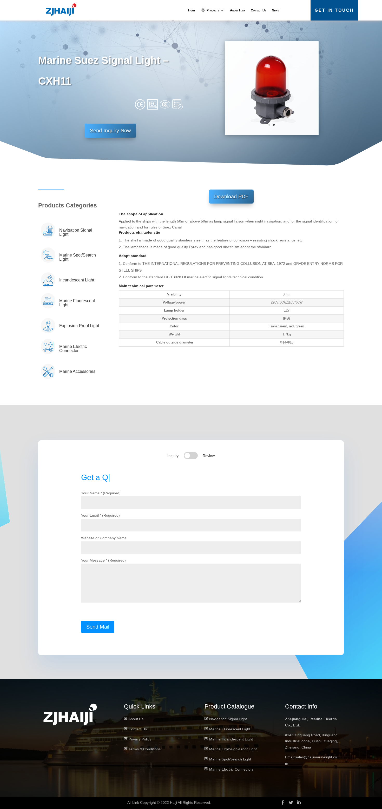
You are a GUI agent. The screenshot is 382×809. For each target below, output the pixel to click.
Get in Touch (334, 10)
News (275, 10)
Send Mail (97, 627)
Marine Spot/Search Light (230, 759)
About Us (135, 719)
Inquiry (173, 456)
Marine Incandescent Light (231, 739)
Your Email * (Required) (100, 515)
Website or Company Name (104, 538)
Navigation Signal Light (228, 719)
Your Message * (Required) (103, 560)
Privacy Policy (140, 739)
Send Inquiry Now (110, 130)
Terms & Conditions (145, 749)
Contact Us (258, 10)
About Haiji (237, 10)
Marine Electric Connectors (231, 769)
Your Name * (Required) (101, 493)
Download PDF (231, 196)
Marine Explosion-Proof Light (233, 749)
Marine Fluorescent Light (229, 729)
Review (209, 456)
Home (191, 10)
